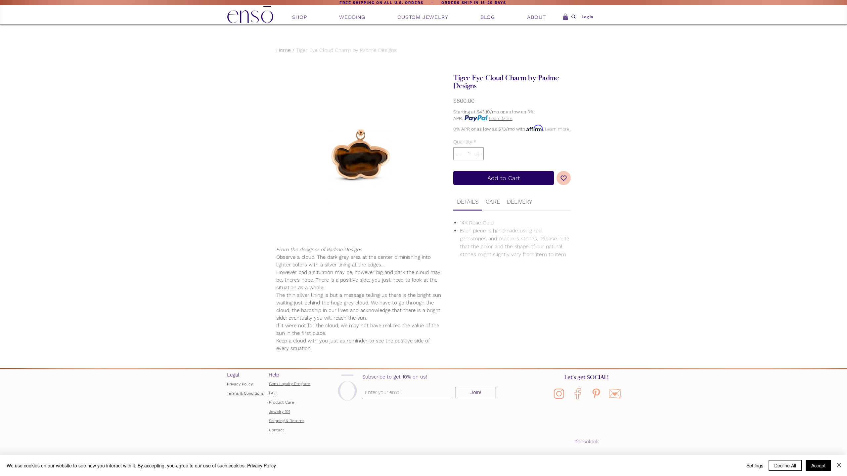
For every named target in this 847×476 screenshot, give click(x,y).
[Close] (839, 465)
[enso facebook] (577, 393)
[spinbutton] (468, 154)
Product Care (281, 402)
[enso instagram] (559, 393)
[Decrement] (458, 154)
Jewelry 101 (279, 411)
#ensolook (586, 441)
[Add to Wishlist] (564, 178)
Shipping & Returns (286, 420)
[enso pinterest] (596, 393)
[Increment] (478, 154)
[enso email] (614, 393)
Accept (818, 465)
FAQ (273, 393)
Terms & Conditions (245, 393)
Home (283, 50)
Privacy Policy (240, 384)
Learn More (501, 118)
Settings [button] (754, 465)
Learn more (557, 129)
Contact (276, 430)
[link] (468, 201)
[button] (299, 17)
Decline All (785, 465)
